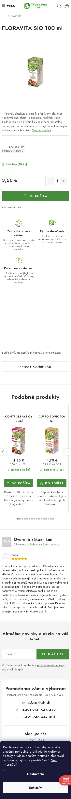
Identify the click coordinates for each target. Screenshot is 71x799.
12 (46, 518)
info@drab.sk (39, 703)
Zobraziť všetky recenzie (45, 544)
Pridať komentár (35, 367)
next (67, 452)
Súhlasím (35, 787)
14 (51, 518)
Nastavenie (35, 774)
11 (44, 518)
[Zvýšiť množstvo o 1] (63, 181)
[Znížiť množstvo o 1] (50, 181)
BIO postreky (17, 147)
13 (48, 518)
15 (53, 518)
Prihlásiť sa (52, 654)
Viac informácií (41, 130)
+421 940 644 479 (39, 710)
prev (3, 452)
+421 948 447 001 (39, 717)
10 (41, 518)
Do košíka (38, 196)
